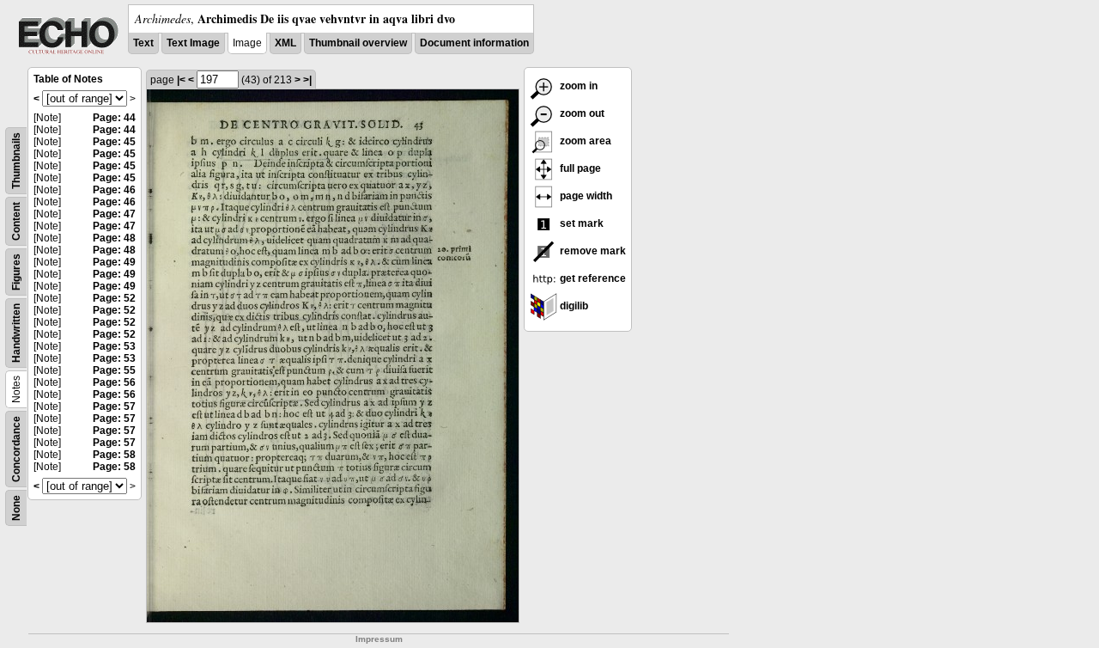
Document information (474, 43)
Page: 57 (114, 406)
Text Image (193, 43)
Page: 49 (114, 262)
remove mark (591, 251)
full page (579, 168)
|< (181, 80)
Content (16, 221)
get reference (591, 278)
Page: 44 (114, 118)
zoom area (584, 141)
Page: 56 (114, 382)
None (16, 508)
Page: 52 (114, 298)
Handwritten (16, 333)
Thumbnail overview (358, 43)
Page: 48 (114, 238)
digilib (572, 306)
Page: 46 (114, 190)
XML (285, 43)
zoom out (580, 113)
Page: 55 (114, 370)
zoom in (577, 86)
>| (307, 80)
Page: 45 (114, 142)
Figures (16, 272)
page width (584, 196)
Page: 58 (114, 455)
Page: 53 (114, 346)
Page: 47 (114, 214)
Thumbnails (16, 160)
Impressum (379, 639)
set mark (580, 223)
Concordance (16, 449)
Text (143, 43)
